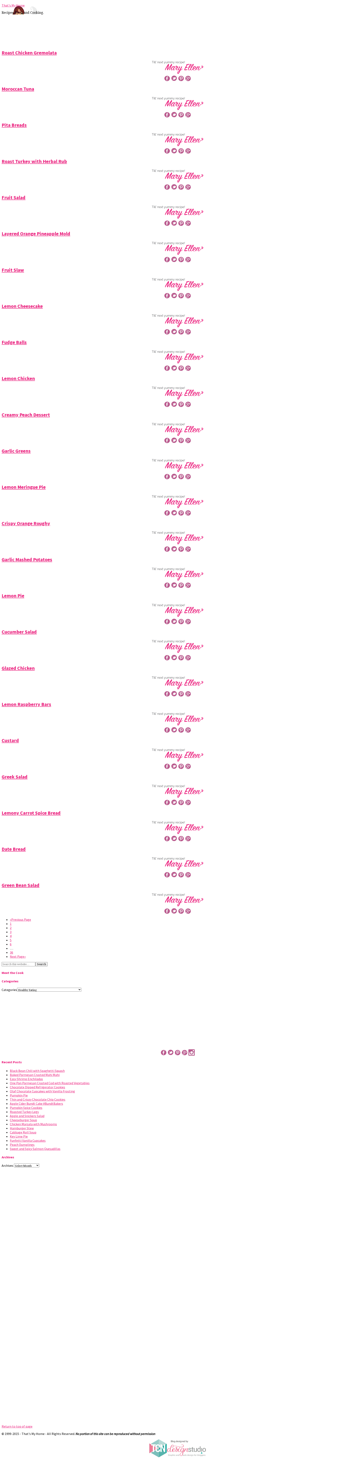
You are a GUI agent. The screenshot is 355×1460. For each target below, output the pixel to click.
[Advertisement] (177, 31)
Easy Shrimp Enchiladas (26, 1079)
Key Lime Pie (19, 1136)
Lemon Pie (13, 595)
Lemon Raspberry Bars (26, 704)
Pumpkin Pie (19, 1095)
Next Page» (18, 956)
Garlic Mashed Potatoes (27, 559)
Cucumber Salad (19, 632)
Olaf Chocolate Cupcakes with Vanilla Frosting (42, 1091)
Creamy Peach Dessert (26, 415)
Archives (7, 1165)
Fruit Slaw (13, 270)
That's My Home (13, 5)
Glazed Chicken (18, 668)
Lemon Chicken (18, 378)
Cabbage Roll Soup (23, 1132)
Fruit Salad (13, 197)
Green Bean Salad (20, 885)
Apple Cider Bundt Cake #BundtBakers (36, 1103)
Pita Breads (14, 125)
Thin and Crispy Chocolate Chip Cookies (37, 1099)
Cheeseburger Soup (23, 1120)
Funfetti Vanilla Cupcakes (28, 1140)
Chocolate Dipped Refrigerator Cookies (37, 1087)
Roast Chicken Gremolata (29, 52)
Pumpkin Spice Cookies (26, 1108)
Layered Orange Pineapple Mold (36, 233)
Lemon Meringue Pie (24, 487)
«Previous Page (20, 919)
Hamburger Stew (22, 1128)
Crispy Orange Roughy (26, 523)
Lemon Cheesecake (22, 306)
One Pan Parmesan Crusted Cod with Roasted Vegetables (50, 1083)
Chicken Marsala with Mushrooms (33, 1124)
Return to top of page (17, 1426)
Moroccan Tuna (18, 89)
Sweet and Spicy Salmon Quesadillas (35, 1149)
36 (11, 952)
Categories (9, 990)
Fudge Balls (14, 342)
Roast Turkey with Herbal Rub (34, 161)
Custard (10, 740)
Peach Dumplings (22, 1145)
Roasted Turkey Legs (24, 1112)
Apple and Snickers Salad (27, 1116)
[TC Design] (177, 1456)
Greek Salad (15, 777)
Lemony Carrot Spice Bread (31, 813)
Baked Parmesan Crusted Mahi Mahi (35, 1075)
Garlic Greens (16, 451)
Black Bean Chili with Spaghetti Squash (37, 1071)
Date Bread (14, 849)
